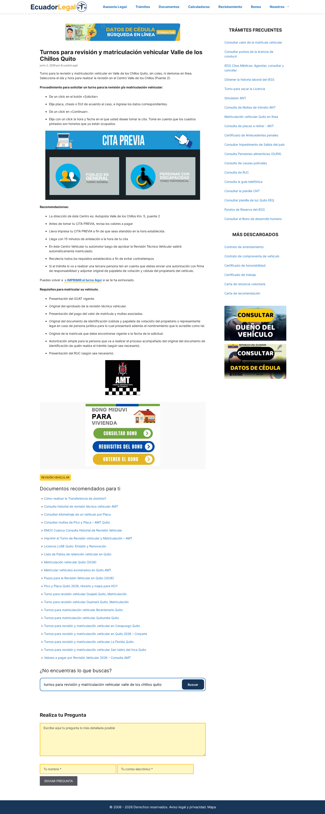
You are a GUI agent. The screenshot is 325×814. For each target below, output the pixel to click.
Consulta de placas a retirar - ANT (249, 126)
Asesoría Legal (115, 7)
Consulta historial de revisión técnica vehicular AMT (81, 506)
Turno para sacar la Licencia (244, 89)
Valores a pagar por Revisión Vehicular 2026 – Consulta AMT (87, 657)
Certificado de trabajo (240, 275)
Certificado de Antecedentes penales (251, 135)
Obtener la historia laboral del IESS (249, 79)
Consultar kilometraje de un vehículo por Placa (77, 514)
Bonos (256, 7)
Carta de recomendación (242, 293)
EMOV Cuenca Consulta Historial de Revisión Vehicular (83, 530)
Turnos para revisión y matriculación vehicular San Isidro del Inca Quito (95, 650)
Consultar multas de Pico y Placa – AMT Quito (77, 522)
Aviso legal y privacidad (187, 807)
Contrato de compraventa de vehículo (251, 256)
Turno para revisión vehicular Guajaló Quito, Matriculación (85, 594)
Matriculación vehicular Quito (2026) (70, 562)
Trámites (143, 7)
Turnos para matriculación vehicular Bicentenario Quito (83, 610)
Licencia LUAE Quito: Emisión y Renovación (75, 546)
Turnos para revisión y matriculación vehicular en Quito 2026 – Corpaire (95, 634)
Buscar (193, 684)
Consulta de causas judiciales (245, 163)
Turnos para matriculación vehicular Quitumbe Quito (81, 618)
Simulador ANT (235, 98)
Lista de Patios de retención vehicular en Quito (77, 554)
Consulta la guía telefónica (243, 181)
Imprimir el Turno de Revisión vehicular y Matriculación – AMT (88, 538)
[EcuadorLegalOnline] (59, 6)
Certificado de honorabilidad (245, 265)
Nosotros (277, 7)
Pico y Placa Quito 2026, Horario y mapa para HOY (81, 586)
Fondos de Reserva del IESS (244, 209)
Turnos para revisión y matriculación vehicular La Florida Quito (89, 642)
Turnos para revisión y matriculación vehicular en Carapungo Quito (92, 626)
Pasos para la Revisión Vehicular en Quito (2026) (79, 578)
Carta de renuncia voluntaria (244, 284)
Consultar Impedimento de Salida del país (254, 144)
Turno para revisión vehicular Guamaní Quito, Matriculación (86, 602)
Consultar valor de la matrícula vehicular (253, 42)
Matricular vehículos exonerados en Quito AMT (77, 570)
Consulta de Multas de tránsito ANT (250, 107)
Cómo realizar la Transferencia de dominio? (75, 498)
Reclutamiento (230, 7)
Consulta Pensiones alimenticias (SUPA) (252, 154)
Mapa (211, 807)
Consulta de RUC (236, 172)
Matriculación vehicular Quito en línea (251, 116)
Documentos (169, 7)
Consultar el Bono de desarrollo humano (253, 219)
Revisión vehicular (55, 477)
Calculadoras (199, 7)
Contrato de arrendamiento (244, 247)
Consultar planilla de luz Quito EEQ (249, 200)
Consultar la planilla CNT (242, 191)
